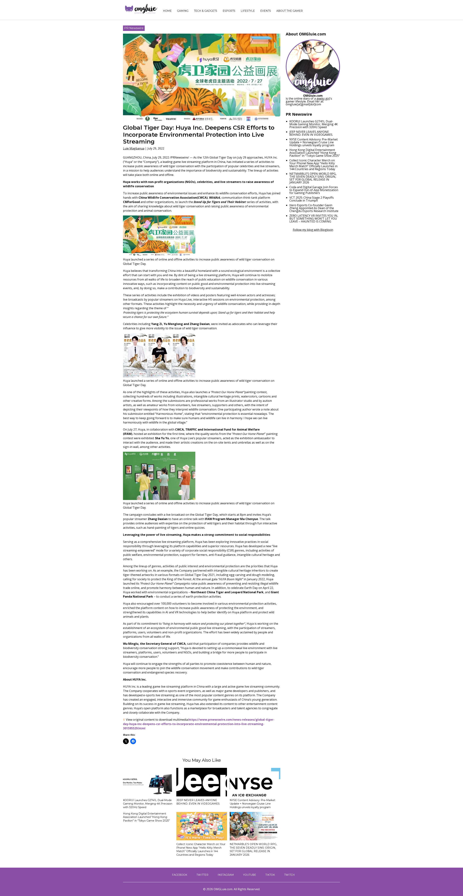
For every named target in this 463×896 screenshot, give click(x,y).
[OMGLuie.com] (141, 9)
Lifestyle (248, 10)
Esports (229, 10)
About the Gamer (289, 10)
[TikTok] (327, 9)
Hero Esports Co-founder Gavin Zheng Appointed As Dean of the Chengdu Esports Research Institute (313, 208)
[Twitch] (331, 9)
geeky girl (323, 98)
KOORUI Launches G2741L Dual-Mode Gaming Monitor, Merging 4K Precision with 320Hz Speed (147, 804)
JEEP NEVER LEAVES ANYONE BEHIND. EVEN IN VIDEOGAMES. (198, 802)
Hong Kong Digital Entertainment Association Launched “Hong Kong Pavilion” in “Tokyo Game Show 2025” (146, 817)
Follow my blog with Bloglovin (313, 230)
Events (265, 10)
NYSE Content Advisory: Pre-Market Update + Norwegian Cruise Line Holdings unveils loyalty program (252, 804)
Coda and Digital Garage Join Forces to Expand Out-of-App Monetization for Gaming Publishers (313, 190)
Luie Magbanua (133, 148)
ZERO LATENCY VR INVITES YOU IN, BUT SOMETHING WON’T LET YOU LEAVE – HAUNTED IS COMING (313, 218)
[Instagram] (319, 9)
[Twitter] (316, 9)
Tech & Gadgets (205, 10)
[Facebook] (312, 9)
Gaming (182, 10)
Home (167, 10)
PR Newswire (133, 28)
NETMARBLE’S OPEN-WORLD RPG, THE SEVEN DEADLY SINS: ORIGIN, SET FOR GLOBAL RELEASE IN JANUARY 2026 (253, 849)
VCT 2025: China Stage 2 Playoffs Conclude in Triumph (311, 199)
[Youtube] (323, 9)
